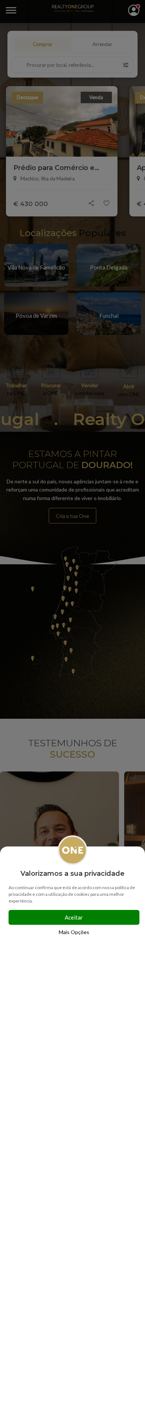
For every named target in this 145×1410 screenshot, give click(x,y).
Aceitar (74, 917)
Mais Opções (74, 932)
